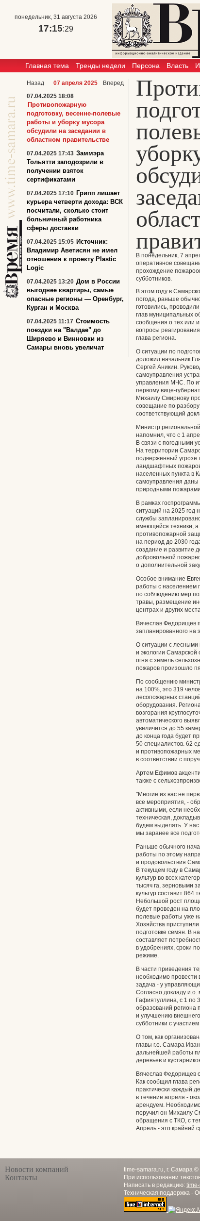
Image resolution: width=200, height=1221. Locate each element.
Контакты (21, 1177)
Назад (35, 83)
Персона (146, 65)
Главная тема (47, 65)
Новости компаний (36, 1169)
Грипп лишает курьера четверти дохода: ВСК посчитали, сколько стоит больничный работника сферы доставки (75, 210)
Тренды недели (100, 65)
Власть (177, 65)
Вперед (113, 83)
